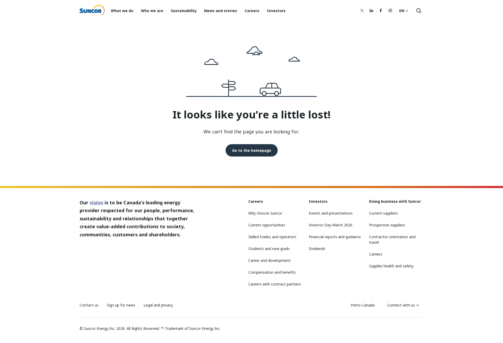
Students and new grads (269, 248)
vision (96, 202)
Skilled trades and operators (272, 236)
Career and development (269, 260)
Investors (276, 10)
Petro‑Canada (363, 305)
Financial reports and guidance (335, 236)
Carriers (375, 254)
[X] (362, 10)
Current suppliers (383, 213)
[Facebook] (381, 10)
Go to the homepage (251, 150)
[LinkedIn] (371, 10)
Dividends (317, 248)
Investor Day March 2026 (330, 224)
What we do (122, 10)
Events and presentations (331, 213)
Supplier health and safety (391, 265)
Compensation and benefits (272, 272)
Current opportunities (266, 224)
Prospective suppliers (387, 224)
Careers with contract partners (274, 284)
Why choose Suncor (265, 213)
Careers (252, 10)
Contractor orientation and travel (392, 239)
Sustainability (184, 10)
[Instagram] (390, 10)
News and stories (220, 10)
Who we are (152, 10)
